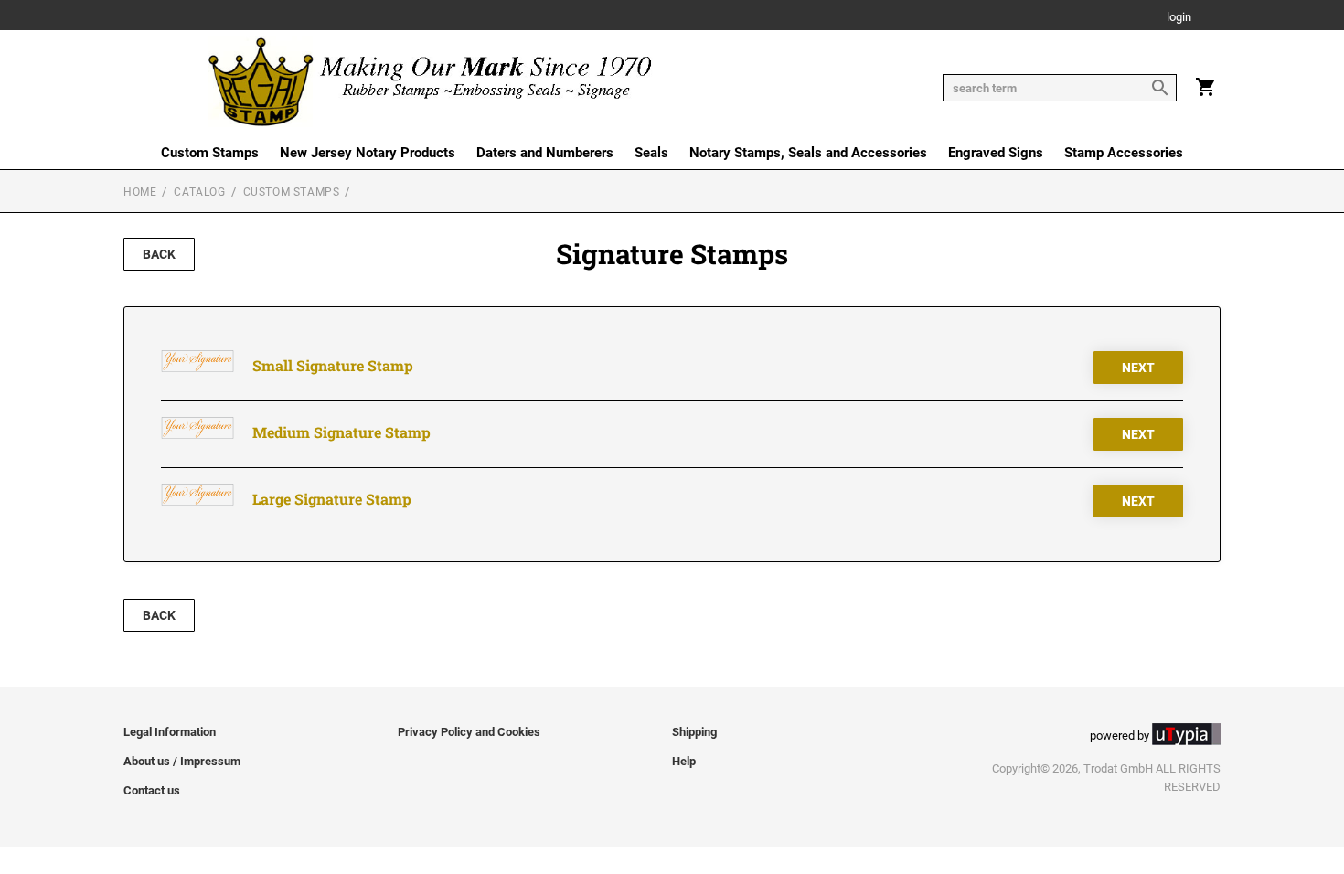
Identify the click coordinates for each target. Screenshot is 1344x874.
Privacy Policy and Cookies (469, 732)
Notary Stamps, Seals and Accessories (808, 152)
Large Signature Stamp (331, 498)
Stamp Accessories (1123, 152)
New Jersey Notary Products (367, 152)
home (139, 192)
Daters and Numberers (544, 152)
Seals (651, 152)
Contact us (151, 790)
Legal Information (169, 732)
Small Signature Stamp (332, 365)
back (159, 254)
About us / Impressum (181, 761)
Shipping (694, 732)
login (1179, 18)
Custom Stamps (210, 152)
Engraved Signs (995, 152)
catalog (199, 192)
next (1138, 367)
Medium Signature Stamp (341, 432)
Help (684, 761)
